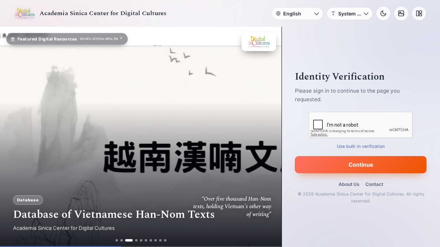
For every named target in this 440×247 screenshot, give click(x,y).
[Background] (401, 13)
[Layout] (419, 13)
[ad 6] (146, 240)
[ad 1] (117, 240)
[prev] (12, 136)
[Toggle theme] (383, 13)
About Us (349, 184)
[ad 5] (141, 240)
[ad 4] (136, 240)
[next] (269, 136)
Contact (374, 184)
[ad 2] (121, 240)
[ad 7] (151, 240)
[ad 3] (129, 240)
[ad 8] (155, 240)
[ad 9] (160, 240)
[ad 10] (165, 240)
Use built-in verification (361, 146)
